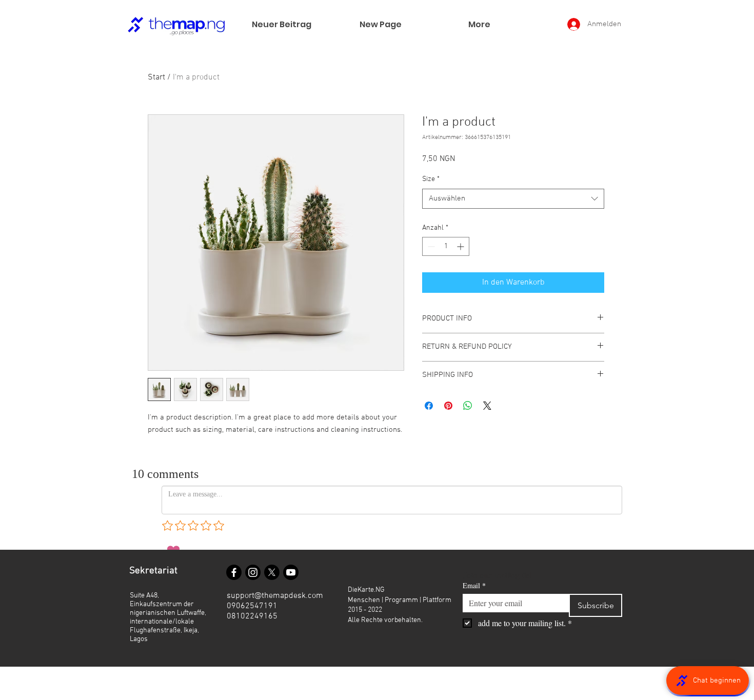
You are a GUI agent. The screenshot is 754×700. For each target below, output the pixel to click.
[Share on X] (487, 405)
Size (431, 179)
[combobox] (513, 199)
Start (156, 77)
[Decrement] (430, 246)
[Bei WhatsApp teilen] (468, 405)
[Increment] (461, 246)
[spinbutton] (445, 246)
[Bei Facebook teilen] (429, 405)
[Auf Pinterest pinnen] (448, 405)
